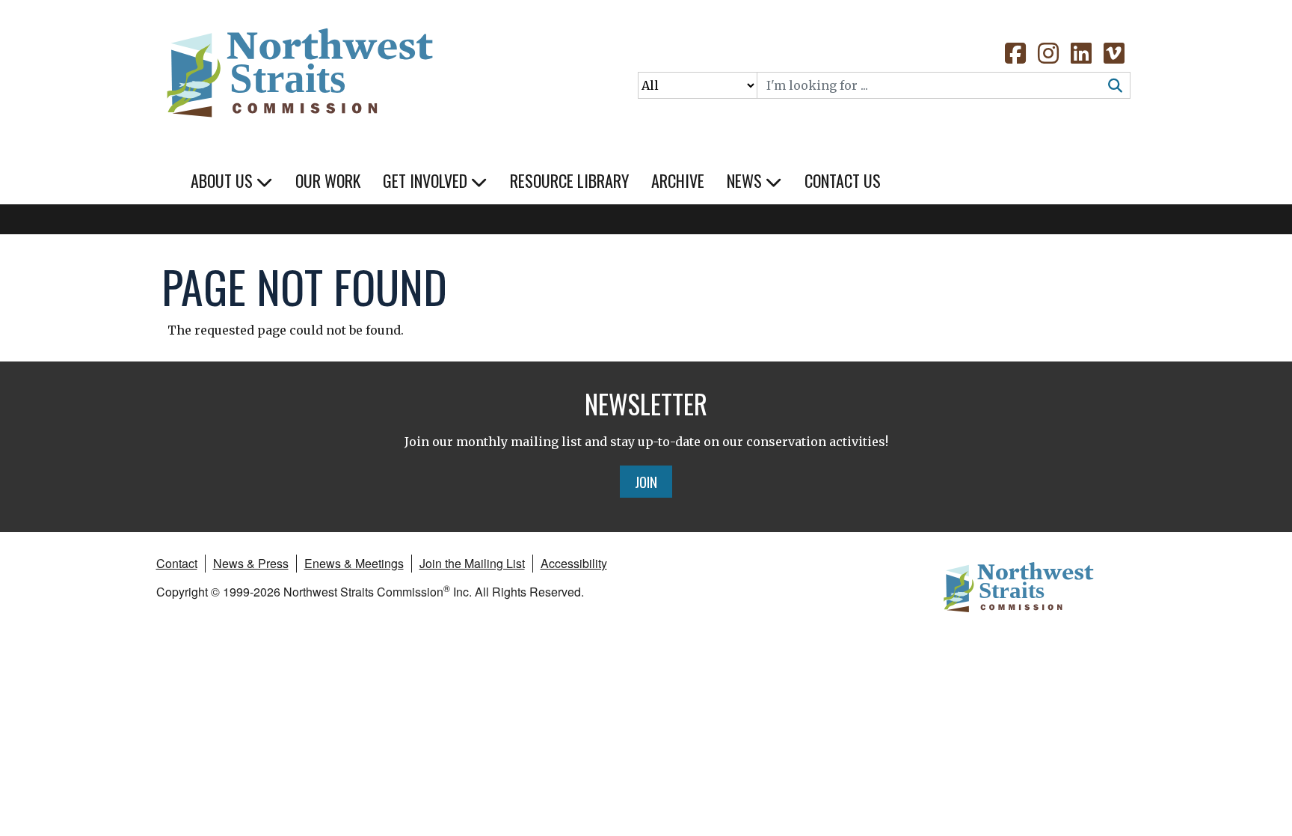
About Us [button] (223, 180)
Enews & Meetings (354, 563)
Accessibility (574, 563)
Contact (176, 563)
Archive (677, 180)
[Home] (298, 67)
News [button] (746, 180)
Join (646, 481)
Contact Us (843, 180)
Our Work (327, 180)
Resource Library (569, 180)
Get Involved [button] (427, 180)
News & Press (251, 563)
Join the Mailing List (472, 563)
